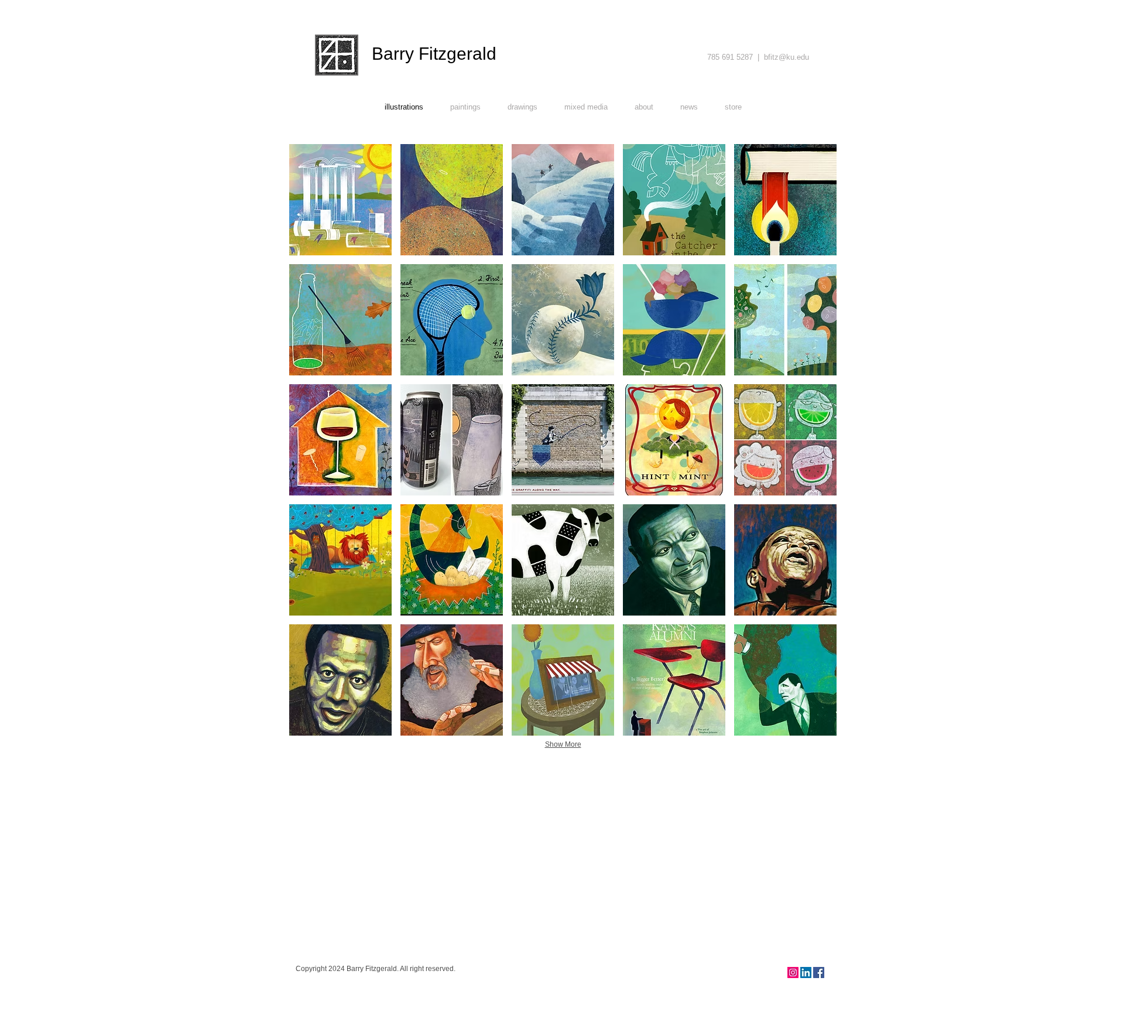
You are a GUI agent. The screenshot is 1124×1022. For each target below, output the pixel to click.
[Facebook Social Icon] (818, 972)
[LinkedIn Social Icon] (805, 972)
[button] (340, 199)
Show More (563, 744)
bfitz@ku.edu (786, 57)
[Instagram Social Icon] (793, 972)
